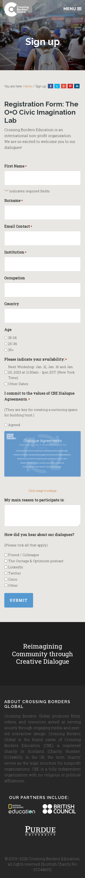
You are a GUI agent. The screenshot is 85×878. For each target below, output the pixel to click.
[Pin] (70, 86)
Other (13, 585)
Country (11, 303)
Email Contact (18, 226)
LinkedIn (15, 567)
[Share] (50, 86)
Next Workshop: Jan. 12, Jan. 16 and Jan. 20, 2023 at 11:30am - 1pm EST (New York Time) (41, 372)
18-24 (12, 337)
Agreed (14, 424)
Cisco (12, 579)
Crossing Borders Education (27, 9)
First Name (15, 166)
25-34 (12, 343)
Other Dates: (18, 383)
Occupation (14, 277)
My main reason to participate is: (34, 499)
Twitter (14, 573)
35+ (11, 349)
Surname (13, 200)
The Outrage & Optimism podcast (35, 561)
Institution (15, 252)
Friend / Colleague (23, 554)
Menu (69, 9)
